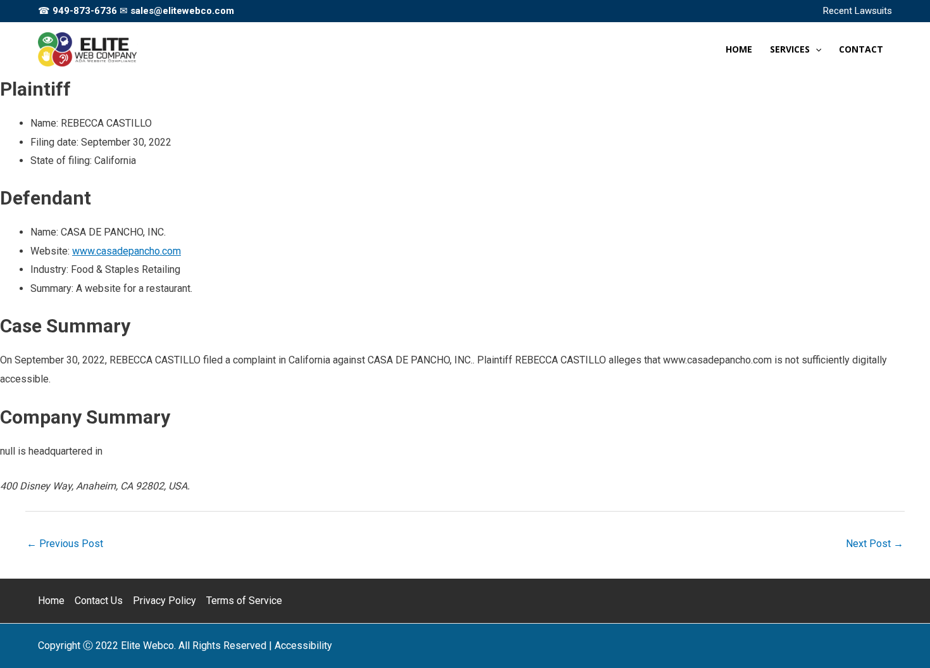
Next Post (874, 544)
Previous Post (65, 544)
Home (51, 601)
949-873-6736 (85, 10)
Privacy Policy (164, 601)
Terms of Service (244, 601)
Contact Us (99, 601)
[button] (815, 49)
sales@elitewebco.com (182, 10)
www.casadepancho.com (126, 251)
